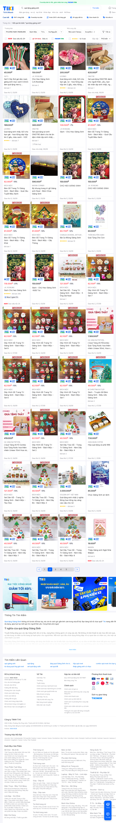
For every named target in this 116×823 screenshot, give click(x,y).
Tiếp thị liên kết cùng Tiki (45, 699)
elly (61, 738)
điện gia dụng (24, 12)
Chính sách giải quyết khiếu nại (47, 691)
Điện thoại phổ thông (15, 790)
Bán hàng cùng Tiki (70, 680)
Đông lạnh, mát (18, 773)
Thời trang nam (39, 763)
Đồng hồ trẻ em (83, 770)
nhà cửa (55, 12)
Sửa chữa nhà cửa (71, 790)
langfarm (14, 740)
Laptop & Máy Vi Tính (105, 763)
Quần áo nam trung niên (45, 775)
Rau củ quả (11, 771)
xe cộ (33, 12)
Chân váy (47, 756)
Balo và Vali (66, 750)
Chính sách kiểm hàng (11, 693)
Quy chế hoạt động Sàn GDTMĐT (75, 678)
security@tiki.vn (20, 707)
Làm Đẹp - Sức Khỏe (12, 796)
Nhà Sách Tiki (95, 813)
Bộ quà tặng (71, 815)
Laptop (79, 782)
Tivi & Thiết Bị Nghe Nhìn (101, 766)
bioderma (56, 738)
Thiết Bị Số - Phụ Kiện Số (99, 772)
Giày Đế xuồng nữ (45, 788)
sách (61, 12)
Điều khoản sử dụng (43, 694)
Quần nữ (46, 752)
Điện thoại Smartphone (11, 788)
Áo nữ (35, 752)
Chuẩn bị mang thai (14, 763)
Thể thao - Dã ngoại (99, 756)
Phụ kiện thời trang (69, 758)
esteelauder (18, 738)
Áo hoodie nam (42, 769)
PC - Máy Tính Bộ (70, 782)
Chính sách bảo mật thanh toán (47, 686)
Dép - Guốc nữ (47, 783)
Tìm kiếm (95, 8)
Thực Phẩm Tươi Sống (13, 767)
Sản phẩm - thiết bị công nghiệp (103, 764)
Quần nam (45, 766)
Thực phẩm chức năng (15, 800)
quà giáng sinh (10, 663)
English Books (101, 817)
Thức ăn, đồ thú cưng (15, 780)
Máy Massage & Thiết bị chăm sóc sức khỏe (17, 803)
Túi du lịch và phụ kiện (73, 752)
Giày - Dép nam (39, 792)
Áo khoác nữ (48, 754)
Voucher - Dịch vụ (97, 790)
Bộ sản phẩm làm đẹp (16, 810)
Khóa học (107, 792)
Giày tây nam (47, 795)
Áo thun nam (37, 766)
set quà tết (54, 666)
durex (50, 738)
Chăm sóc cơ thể (14, 802)
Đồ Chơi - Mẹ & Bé (11, 750)
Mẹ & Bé (102, 759)
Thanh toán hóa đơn (96, 792)
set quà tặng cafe (34, 666)
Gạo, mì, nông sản (15, 775)
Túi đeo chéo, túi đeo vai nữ (42, 806)
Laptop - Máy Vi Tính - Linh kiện (74, 774)
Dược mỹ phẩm (22, 811)
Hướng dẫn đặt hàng (11, 688)
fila (29, 740)
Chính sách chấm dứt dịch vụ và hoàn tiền (76, 707)
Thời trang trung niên (43, 759)
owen (39, 738)
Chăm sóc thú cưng (68, 806)
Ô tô (101, 807)
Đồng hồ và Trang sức (70, 766)
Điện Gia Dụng (10, 815)
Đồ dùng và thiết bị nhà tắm (75, 794)
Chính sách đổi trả (10, 696)
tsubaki (33, 740)
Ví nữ (53, 806)
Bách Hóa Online (68, 803)
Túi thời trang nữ (39, 804)
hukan (20, 740)
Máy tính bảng (13, 792)
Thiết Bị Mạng (72, 780)
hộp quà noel (78, 663)
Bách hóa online (100, 761)
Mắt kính (79, 760)
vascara (7, 738)
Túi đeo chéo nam (44, 815)
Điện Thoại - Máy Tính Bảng (15, 786)
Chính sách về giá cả (71, 689)
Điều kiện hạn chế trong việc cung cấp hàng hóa (76, 692)
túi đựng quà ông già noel (14, 666)
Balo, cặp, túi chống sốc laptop (75, 753)
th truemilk (27, 738)
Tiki (104, 621)
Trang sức (65, 768)
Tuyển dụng (41, 683)
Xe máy (96, 807)
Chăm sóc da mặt (10, 798)
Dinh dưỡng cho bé (14, 758)
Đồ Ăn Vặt (68, 811)
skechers (71, 738)
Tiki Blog (40, 680)
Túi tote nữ (45, 808)
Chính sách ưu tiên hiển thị (72, 699)
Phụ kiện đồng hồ (71, 770)
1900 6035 (13, 728)
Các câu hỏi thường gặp (12, 682)
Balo (63, 752)
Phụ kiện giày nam (43, 798)
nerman (100, 738)
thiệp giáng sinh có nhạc (82, 666)
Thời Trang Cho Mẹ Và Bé (12, 752)
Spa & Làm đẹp (104, 794)
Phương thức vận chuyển (12, 690)
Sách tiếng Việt (95, 816)
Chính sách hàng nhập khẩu (13, 701)
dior (12, 738)
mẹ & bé (39, 12)
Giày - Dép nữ (38, 781)
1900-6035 (13, 678)
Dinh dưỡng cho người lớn (16, 759)
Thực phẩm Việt (21, 771)
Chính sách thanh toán (71, 696)
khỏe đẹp (47, 12)
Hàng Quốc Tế (95, 750)
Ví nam (35, 815)
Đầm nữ (40, 752)
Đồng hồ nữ (73, 768)
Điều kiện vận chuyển (44, 705)
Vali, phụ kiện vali (81, 754)
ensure (44, 738)
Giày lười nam (37, 795)
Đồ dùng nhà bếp (10, 817)
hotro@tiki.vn (21, 704)
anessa (112, 738)
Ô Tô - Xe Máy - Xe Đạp (99, 803)
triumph (81, 738)
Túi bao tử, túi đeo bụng (50, 816)
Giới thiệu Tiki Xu (42, 697)
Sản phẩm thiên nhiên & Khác (15, 805)
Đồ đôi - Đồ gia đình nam (48, 771)
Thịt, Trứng (14, 769)
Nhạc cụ (76, 797)
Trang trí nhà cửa (67, 788)
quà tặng (30, 663)
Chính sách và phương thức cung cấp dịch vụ (76, 702)
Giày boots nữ (40, 787)
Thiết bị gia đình (22, 817)
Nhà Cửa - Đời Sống (69, 786)
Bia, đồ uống (12, 777)
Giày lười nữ (50, 787)
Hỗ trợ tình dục (20, 809)
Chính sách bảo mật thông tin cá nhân (49, 688)
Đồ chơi (24, 752)
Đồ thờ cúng (69, 797)
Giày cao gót (37, 783)
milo (65, 738)
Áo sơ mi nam (45, 768)
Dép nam (43, 797)
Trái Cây (7, 769)
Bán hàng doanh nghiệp (44, 702)
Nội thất (71, 792)
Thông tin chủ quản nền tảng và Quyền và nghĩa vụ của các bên (76, 711)
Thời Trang (107, 752)
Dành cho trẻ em (14, 778)
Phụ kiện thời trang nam (74, 761)
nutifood (88, 738)
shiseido (7, 740)
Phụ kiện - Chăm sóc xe (98, 806)
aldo (76, 738)
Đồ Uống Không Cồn (73, 813)
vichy (25, 740)
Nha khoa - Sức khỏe (102, 797)
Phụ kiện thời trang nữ (68, 760)
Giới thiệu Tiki (41, 678)
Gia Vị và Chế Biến (71, 809)
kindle (94, 738)
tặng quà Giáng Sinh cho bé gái (61, 663)
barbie (34, 738)
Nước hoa (12, 809)
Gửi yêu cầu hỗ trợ (10, 685)
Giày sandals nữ (44, 785)
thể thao (67, 12)
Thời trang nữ (38, 750)
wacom (106, 738)
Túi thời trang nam (40, 812)
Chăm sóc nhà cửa (17, 782)
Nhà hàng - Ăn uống (100, 796)
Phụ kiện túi (53, 808)
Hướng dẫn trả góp (10, 698)
